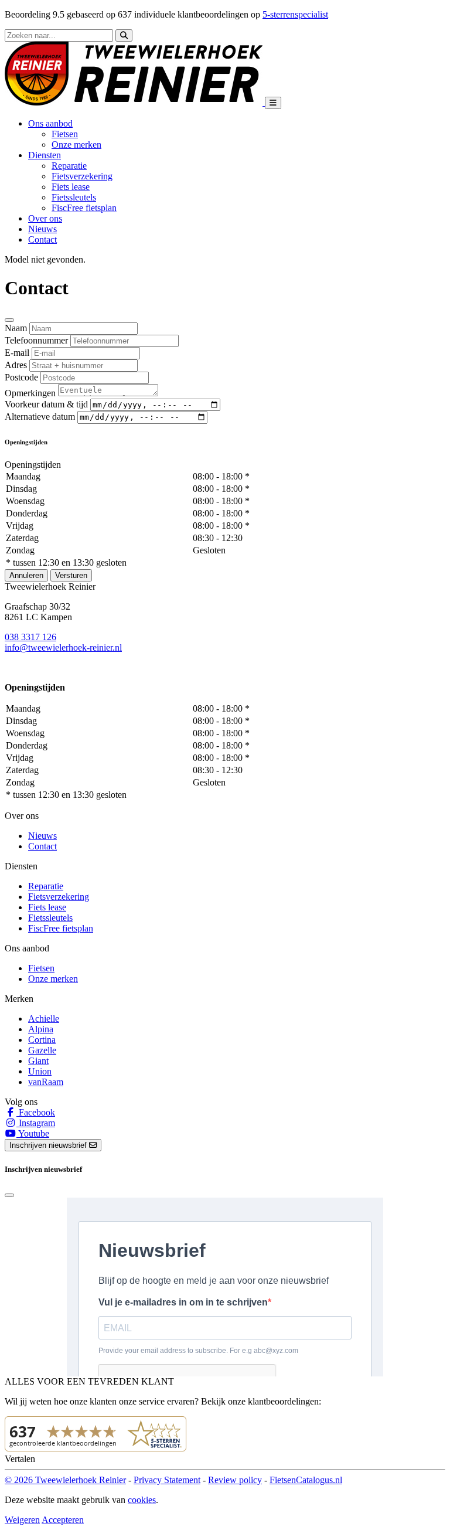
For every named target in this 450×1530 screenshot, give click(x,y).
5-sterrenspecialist (295, 14)
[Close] (9, 320)
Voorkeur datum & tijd (46, 404)
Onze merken (76, 144)
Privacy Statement (167, 1480)
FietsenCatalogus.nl (306, 1480)
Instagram (35, 1123)
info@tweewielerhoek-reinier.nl (63, 647)
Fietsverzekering (82, 176)
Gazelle (42, 1050)
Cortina (42, 1040)
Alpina (40, 1029)
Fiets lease (71, 187)
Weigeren (22, 1520)
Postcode (21, 377)
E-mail (17, 353)
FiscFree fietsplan (84, 208)
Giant (38, 1061)
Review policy (235, 1480)
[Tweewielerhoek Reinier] (135, 102)
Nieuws (42, 229)
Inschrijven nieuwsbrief (49, 1145)
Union (40, 1071)
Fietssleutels (74, 197)
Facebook (35, 1112)
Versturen (71, 575)
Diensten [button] (44, 155)
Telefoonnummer (36, 340)
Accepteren (63, 1520)
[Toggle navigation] (273, 103)
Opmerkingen (30, 393)
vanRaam (45, 1082)
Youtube (32, 1133)
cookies (142, 1500)
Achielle (43, 1019)
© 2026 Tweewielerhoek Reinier (65, 1480)
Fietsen (65, 134)
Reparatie (69, 166)
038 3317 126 (30, 637)
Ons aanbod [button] (50, 123)
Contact (42, 239)
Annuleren (26, 575)
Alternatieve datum (40, 416)
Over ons (45, 218)
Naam (16, 328)
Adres (16, 365)
